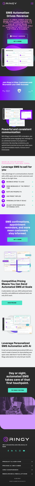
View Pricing (12, 302)
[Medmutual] (24, 90)
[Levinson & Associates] (10, 90)
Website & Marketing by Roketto (17, 481)
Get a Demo (17, 41)
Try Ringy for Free (17, 390)
